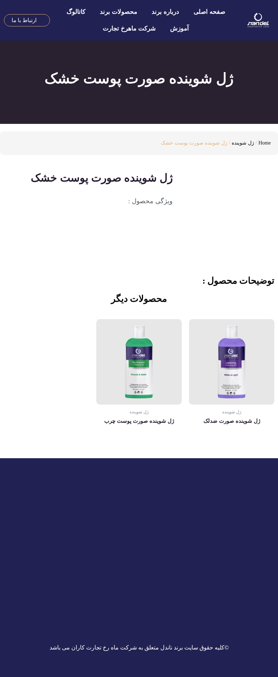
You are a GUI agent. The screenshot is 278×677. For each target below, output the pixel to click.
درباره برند (165, 11)
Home (264, 143)
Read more (231, 444)
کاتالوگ (76, 11)
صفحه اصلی (209, 11)
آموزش (179, 28)
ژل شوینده (243, 143)
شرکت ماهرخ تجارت (129, 28)
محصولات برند (118, 11)
